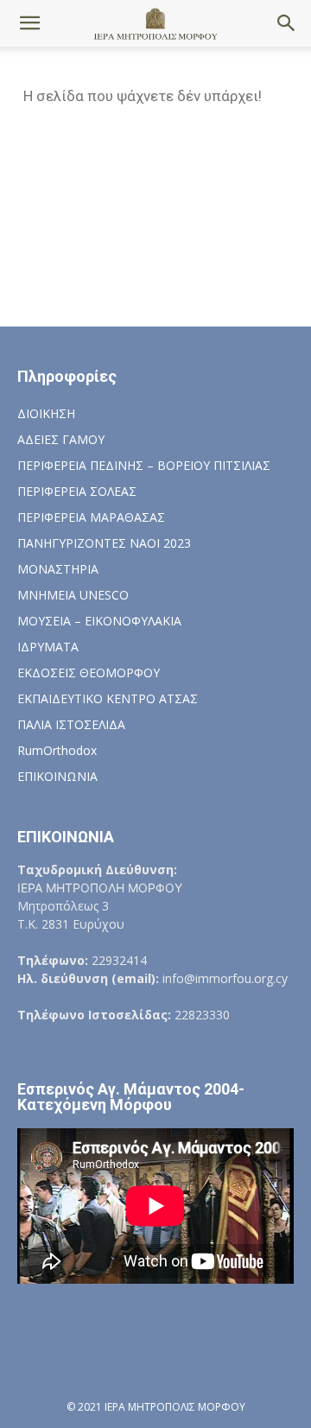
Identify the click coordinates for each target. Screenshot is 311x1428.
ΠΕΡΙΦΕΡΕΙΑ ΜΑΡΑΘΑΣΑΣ (91, 517)
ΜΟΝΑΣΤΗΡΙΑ (57, 569)
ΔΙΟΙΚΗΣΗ (46, 413)
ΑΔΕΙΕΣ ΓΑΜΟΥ (61, 439)
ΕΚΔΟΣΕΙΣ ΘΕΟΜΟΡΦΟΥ (88, 672)
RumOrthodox (57, 750)
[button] (29, 23)
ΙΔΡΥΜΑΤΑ (48, 646)
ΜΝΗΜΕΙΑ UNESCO (73, 595)
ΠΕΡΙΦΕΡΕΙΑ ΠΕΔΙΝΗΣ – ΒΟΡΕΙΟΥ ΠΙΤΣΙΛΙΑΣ (143, 465)
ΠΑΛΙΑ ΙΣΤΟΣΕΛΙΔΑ (71, 724)
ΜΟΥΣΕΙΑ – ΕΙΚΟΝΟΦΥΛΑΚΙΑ (99, 620)
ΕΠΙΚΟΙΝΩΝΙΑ (57, 776)
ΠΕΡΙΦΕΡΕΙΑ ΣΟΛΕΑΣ (76, 491)
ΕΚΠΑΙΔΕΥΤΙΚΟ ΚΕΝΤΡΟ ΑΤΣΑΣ (107, 698)
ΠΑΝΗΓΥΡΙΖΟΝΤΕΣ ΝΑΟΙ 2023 (104, 543)
